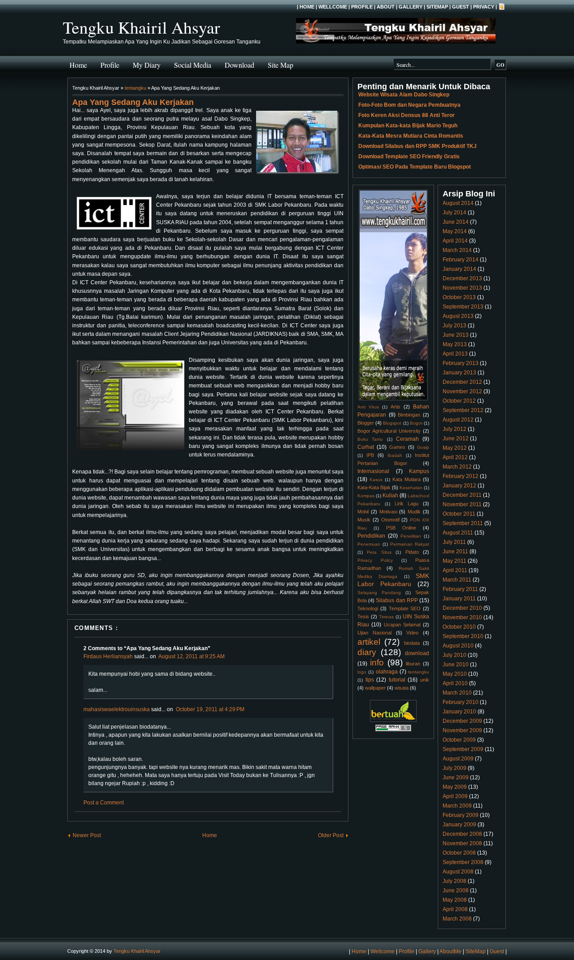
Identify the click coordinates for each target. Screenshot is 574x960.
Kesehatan (411, 487)
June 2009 (456, 777)
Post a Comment (103, 802)
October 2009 (459, 740)
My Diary (147, 65)
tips (369, 680)
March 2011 (457, 580)
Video (412, 632)
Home (307, 6)
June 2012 (456, 438)
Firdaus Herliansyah (108, 656)
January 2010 (459, 711)
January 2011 (459, 598)
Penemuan (368, 544)
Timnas (386, 616)
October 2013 (459, 297)
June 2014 (456, 222)
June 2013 (456, 335)
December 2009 (462, 721)
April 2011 (455, 570)
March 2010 (457, 693)
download (417, 653)
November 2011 (462, 504)
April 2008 (455, 909)
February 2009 (460, 815)
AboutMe (450, 951)
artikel (368, 642)
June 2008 (456, 890)
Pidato (412, 552)
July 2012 (454, 429)
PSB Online (401, 527)
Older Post (331, 835)
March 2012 (457, 467)
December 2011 (462, 495)
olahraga (387, 672)
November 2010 (462, 617)
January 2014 (459, 269)
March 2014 (457, 250)
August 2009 (458, 759)
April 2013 (455, 354)
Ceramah (407, 439)
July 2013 (454, 325)
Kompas (365, 495)
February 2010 (460, 702)
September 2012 (463, 410)
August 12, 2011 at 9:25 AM (191, 656)
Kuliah (390, 495)
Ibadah (394, 455)
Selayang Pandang (379, 592)
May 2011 (454, 561)
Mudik (414, 511)
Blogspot (392, 423)
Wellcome (332, 6)
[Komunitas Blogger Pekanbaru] (393, 720)
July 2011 (454, 542)
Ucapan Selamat (402, 624)
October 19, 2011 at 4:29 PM (210, 709)
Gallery (410, 6)
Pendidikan (371, 536)
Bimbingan (409, 414)
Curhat (365, 447)
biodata (412, 643)
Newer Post (87, 835)
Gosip (423, 447)
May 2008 (455, 900)
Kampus (419, 471)
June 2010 (456, 664)
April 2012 (455, 457)
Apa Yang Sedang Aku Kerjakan (133, 102)
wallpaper (375, 688)
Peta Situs (379, 552)
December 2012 (462, 382)
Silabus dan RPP (396, 600)
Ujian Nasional (374, 632)
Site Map (280, 65)
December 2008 (462, 834)
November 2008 (462, 843)
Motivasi (388, 511)
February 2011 (460, 589)
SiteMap (437, 6)
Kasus (376, 479)
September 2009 (463, 749)
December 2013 (462, 278)
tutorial (397, 680)
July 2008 (454, 881)
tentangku (135, 88)
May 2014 (455, 231)
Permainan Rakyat (409, 544)
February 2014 (460, 259)
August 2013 (458, 316)
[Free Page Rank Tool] (393, 730)
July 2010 (454, 655)
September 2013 (463, 307)
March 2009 (457, 806)
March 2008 (457, 919)
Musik (363, 519)
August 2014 (458, 203)
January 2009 (459, 824)
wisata (402, 688)
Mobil (363, 511)
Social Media (192, 65)
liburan (413, 663)
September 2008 (463, 862)
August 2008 (458, 872)
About (386, 6)
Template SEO (405, 608)
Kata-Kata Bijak (374, 487)
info (377, 662)
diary (366, 652)
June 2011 (455, 551)
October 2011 (459, 514)
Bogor (416, 423)
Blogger (365, 423)
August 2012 (458, 420)
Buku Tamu (370, 439)
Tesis (363, 616)
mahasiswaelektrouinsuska (116, 709)
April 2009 (455, 796)
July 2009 (454, 768)
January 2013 (459, 372)
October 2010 (459, 627)
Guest (460, 6)
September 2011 (463, 523)
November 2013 (462, 288)
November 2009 (462, 730)
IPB (370, 455)
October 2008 (459, 853)
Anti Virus (368, 406)
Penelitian (410, 536)
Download (239, 65)
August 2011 (458, 533)
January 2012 (459, 485)
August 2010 (458, 646)
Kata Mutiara (406, 479)
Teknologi (367, 608)
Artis (395, 406)
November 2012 (462, 391)
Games (397, 447)
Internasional (373, 471)
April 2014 (455, 241)
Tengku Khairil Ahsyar (141, 27)
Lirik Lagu (407, 503)
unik (424, 679)
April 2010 (455, 683)
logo (361, 671)
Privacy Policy (375, 560)
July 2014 (454, 212)
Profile (362, 6)
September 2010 (463, 636)
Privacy (483, 6)
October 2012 (459, 401)
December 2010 (462, 608)
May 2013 (455, 344)
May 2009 (455, 787)
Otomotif (390, 519)
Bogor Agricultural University (389, 431)
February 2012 (460, 476)
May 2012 (455, 448)
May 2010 (455, 674)
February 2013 (460, 363)
